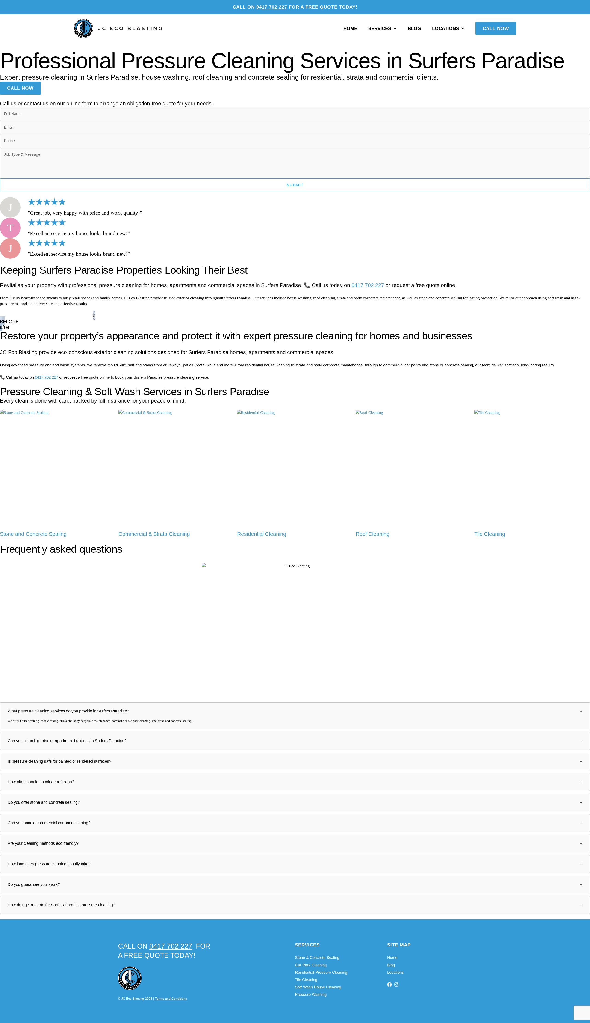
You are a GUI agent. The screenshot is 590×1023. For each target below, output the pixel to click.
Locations (445, 28)
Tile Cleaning (306, 980)
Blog (414, 28)
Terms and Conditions (171, 998)
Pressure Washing (311, 994)
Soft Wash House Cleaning (318, 987)
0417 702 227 (271, 6)
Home (350, 28)
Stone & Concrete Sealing (317, 957)
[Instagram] (396, 984)
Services (379, 28)
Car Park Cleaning (311, 965)
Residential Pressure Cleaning (321, 972)
